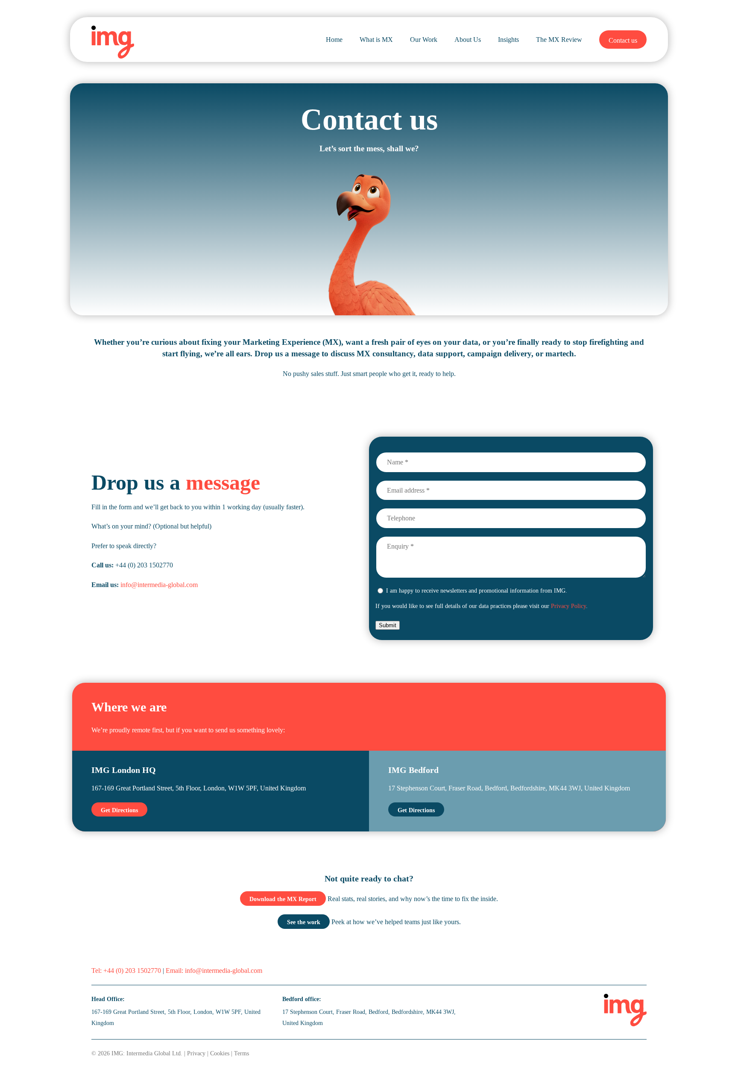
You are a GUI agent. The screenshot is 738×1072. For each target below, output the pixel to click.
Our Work (423, 39)
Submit (387, 625)
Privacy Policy (568, 605)
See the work (303, 922)
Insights (508, 39)
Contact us (623, 40)
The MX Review (559, 39)
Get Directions (119, 810)
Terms (241, 1053)
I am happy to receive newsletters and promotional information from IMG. (476, 590)
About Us (467, 39)
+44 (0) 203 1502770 (132, 970)
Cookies (219, 1053)
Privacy (196, 1053)
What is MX (376, 39)
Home (334, 39)
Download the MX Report (282, 899)
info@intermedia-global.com (159, 584)
